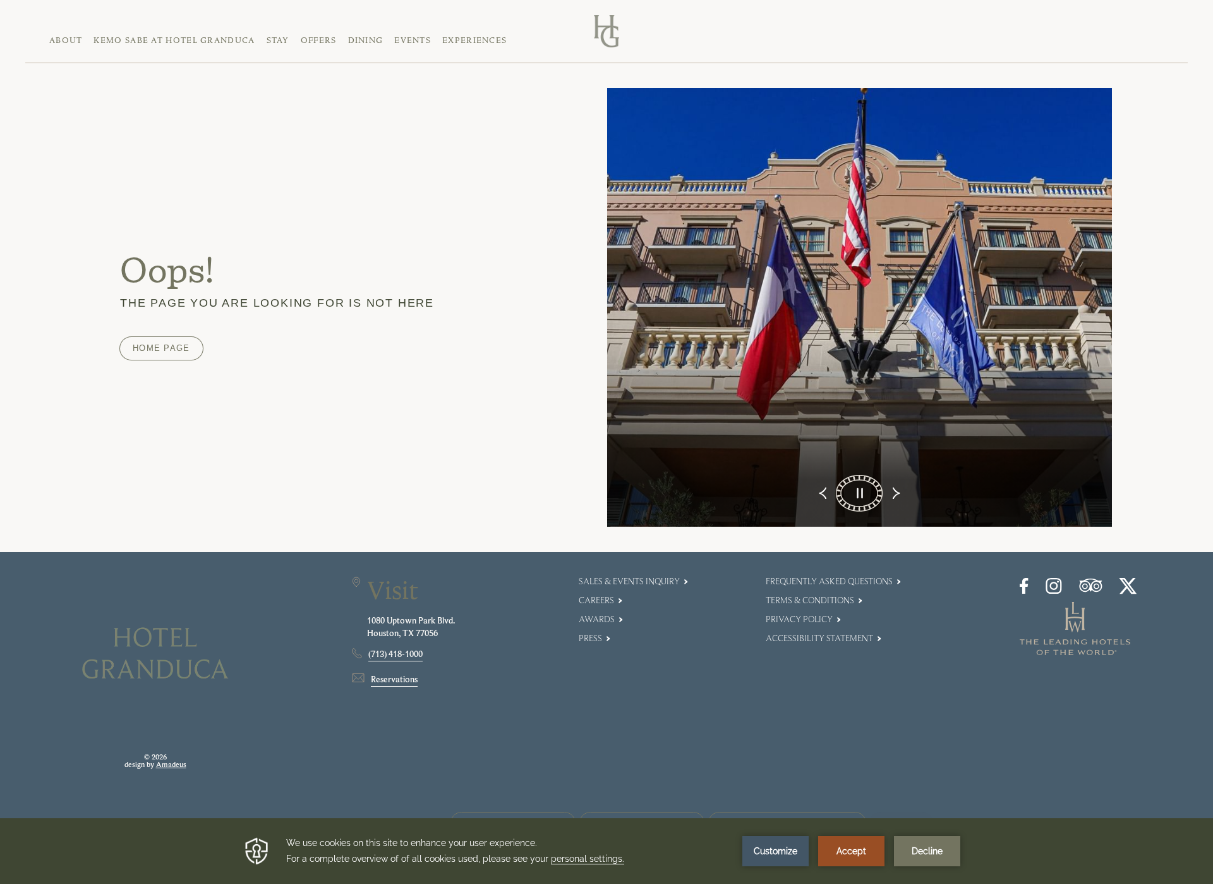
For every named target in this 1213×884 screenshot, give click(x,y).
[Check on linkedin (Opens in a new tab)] (1128, 591)
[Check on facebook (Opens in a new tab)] (1024, 591)
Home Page (161, 348)
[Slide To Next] (895, 493)
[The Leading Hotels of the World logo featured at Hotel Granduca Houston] (1075, 651)
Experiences (474, 40)
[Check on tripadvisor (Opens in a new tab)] (1090, 589)
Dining (365, 40)
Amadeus (171, 764)
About (66, 40)
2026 (159, 756)
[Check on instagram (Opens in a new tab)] (1054, 591)
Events (412, 40)
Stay (278, 40)
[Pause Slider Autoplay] (860, 493)
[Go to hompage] (606, 31)
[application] (606, 851)
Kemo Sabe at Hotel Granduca (174, 40)
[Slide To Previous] (824, 493)
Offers (319, 40)
